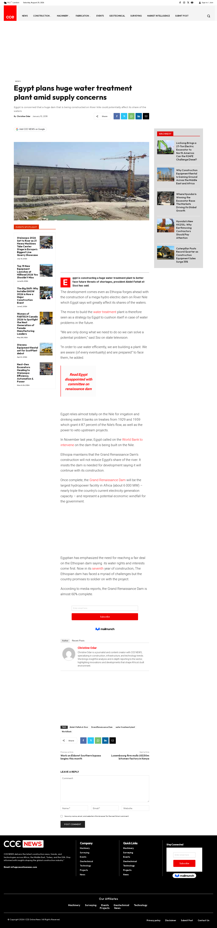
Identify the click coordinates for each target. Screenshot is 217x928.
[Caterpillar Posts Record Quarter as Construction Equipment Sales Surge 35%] (165, 253)
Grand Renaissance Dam (107, 480)
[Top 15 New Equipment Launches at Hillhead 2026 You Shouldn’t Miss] (46, 270)
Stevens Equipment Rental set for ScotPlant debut (27, 349)
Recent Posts (78, 640)
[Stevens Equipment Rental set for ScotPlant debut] (46, 349)
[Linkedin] (139, 116)
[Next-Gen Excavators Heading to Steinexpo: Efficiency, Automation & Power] (46, 368)
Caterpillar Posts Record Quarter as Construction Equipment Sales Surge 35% (187, 255)
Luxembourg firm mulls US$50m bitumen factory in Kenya (130, 757)
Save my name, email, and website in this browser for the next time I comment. (96, 816)
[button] (208, 16)
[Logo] (10, 17)
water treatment (104, 312)
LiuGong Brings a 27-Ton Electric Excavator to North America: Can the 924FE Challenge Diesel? (186, 151)
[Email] (146, 116)
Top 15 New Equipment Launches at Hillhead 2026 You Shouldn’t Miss (27, 272)
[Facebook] (180, 3)
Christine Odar (24, 116)
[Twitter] (188, 3)
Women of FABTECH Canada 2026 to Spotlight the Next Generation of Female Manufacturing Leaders (27, 323)
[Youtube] (192, 3)
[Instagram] (184, 3)
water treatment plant (125, 727)
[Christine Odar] (68, 654)
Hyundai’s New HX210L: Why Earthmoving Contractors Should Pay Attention (184, 229)
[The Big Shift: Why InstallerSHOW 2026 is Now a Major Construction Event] (46, 292)
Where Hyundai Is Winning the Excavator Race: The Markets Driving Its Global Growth (186, 202)
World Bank (66, 731)
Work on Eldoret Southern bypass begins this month (81, 757)
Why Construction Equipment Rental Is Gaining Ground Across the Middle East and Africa (186, 177)
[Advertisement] (81, 56)
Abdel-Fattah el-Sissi (79, 727)
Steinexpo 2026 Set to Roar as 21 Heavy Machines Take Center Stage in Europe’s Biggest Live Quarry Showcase (27, 246)
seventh (98, 568)
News (18, 81)
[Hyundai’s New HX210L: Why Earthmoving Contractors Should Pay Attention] (165, 225)
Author (65, 640)
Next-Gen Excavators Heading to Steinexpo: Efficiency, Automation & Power (25, 373)
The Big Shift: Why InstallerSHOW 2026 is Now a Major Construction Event (27, 295)
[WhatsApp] (131, 116)
